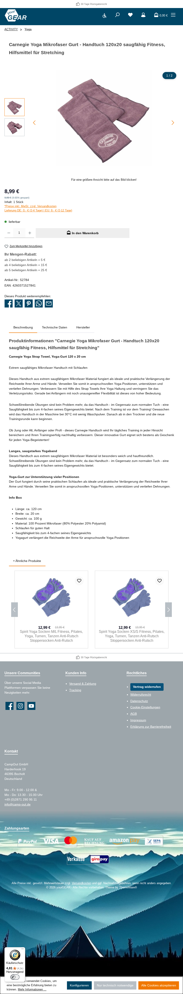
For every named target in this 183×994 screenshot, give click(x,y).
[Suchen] (117, 15)
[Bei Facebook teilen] (9, 303)
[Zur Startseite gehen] (15, 15)
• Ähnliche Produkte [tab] (27, 561)
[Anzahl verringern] (8, 233)
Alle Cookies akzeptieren (158, 985)
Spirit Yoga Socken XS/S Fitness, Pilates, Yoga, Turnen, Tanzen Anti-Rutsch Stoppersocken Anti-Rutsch (131, 635)
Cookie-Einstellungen (145, 707)
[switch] (14, 977)
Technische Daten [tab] (54, 327)
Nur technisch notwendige (115, 985)
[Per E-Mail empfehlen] (49, 303)
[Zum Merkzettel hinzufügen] (79, 580)
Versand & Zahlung (82, 683)
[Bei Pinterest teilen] (29, 303)
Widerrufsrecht (140, 694)
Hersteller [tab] (83, 327)
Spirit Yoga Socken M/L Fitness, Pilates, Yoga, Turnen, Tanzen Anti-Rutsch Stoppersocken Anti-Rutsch (51, 635)
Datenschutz (139, 701)
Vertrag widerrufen (147, 687)
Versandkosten (81, 883)
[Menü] (173, 15)
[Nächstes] (172, 122)
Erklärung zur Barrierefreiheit (150, 726)
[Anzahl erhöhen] (29, 233)
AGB (133, 713)
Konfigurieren (79, 985)
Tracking (75, 690)
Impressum (138, 720)
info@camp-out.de (17, 804)
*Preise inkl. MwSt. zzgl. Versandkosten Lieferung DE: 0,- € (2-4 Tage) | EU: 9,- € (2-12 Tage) (38, 208)
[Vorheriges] (34, 122)
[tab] (23, 327)
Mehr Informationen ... (32, 989)
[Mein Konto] (143, 15)
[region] (91, 126)
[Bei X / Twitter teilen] (19, 303)
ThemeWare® (128, 887)
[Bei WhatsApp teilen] (39, 303)
